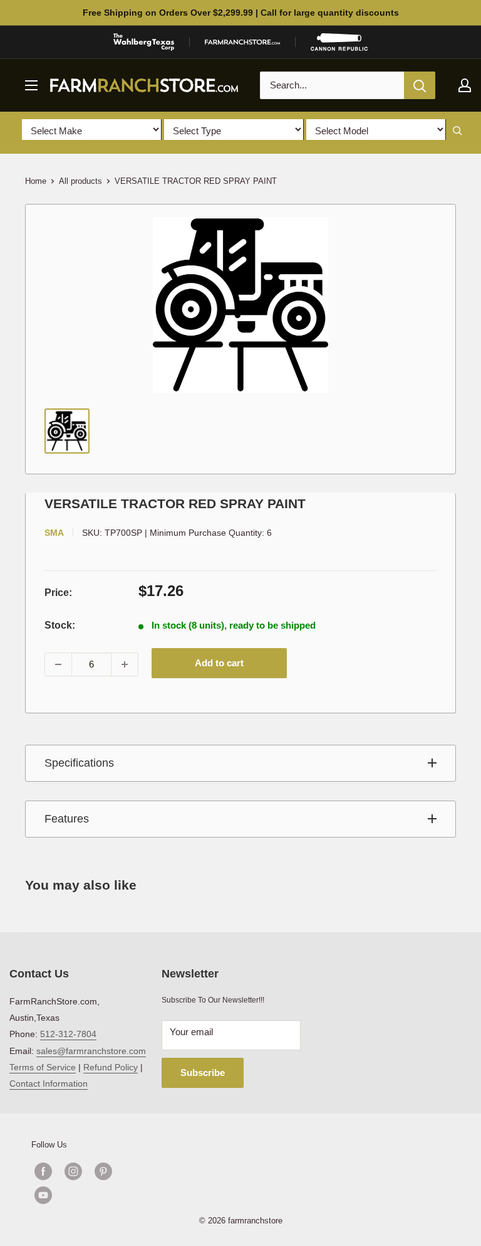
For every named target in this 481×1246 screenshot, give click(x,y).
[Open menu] (31, 85)
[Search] (419, 85)
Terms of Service (42, 1067)
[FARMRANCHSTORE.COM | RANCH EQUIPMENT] (242, 42)
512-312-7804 (68, 1034)
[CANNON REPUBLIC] (339, 42)
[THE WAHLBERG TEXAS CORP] (143, 42)
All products (80, 181)
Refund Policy (110, 1067)
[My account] (464, 85)
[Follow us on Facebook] (43, 1171)
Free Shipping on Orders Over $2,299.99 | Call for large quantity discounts (241, 13)
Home (35, 181)
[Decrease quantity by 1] (58, 664)
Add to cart (219, 663)
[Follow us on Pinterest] (103, 1171)
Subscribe (202, 1072)
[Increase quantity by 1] (124, 664)
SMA (54, 533)
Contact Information (48, 1083)
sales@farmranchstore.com (91, 1051)
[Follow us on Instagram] (73, 1171)
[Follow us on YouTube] (88, 1195)
